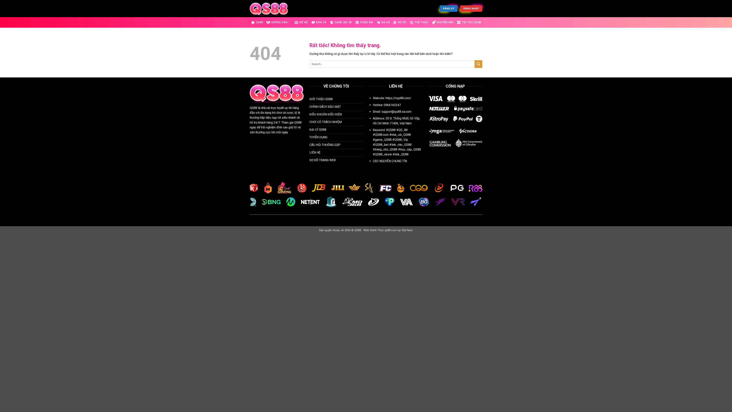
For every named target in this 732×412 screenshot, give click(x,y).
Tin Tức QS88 (471, 22)
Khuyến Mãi (445, 22)
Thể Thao (421, 22)
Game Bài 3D (343, 22)
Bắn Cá (321, 22)
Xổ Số (402, 22)
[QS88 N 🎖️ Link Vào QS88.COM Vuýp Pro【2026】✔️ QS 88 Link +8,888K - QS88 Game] (269, 8)
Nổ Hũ (303, 22)
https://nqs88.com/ (398, 98)
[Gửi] (478, 64)
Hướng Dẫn (279, 22)
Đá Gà (385, 22)
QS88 (259, 22)
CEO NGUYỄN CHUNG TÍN (390, 161)
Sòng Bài (366, 22)
